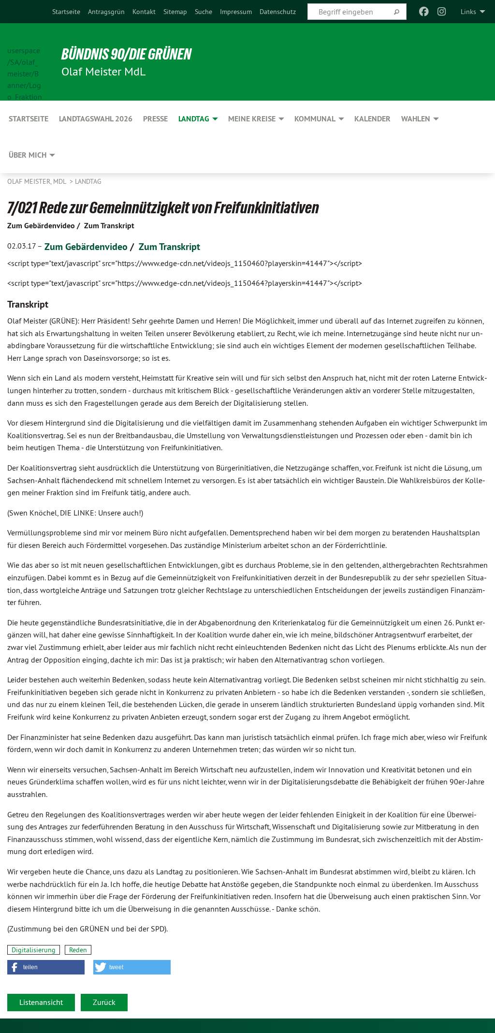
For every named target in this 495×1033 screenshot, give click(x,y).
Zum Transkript (169, 246)
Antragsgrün (106, 11)
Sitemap (175, 11)
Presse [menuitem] (155, 119)
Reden (78, 949)
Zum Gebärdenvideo (86, 246)
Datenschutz (278, 11)
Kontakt (144, 11)
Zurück (104, 1002)
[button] (46, 967)
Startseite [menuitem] (28, 119)
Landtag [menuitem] (193, 119)
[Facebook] (424, 11)
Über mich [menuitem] (27, 155)
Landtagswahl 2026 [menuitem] (95, 119)
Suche (203, 11)
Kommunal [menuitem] (314, 119)
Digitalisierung (34, 949)
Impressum (236, 11)
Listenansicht (41, 1002)
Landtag (88, 181)
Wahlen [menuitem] (415, 119)
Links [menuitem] (468, 11)
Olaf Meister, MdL (37, 181)
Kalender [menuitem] (372, 119)
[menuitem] (66, 11)
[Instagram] (442, 11)
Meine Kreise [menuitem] (252, 119)
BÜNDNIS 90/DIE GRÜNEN (126, 54)
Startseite (66, 11)
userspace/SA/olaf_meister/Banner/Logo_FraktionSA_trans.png (24, 62)
